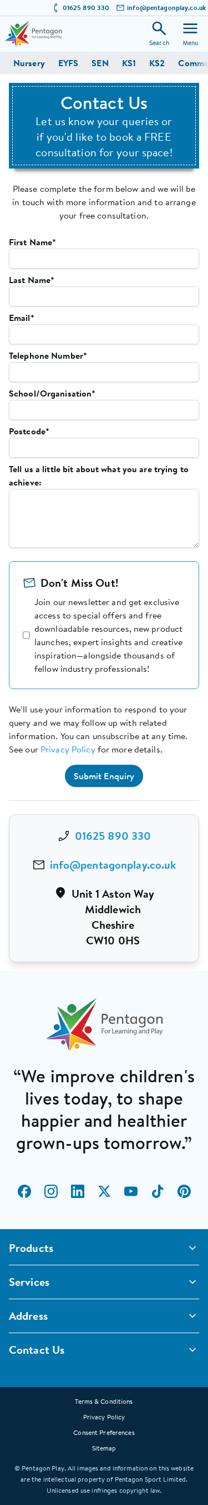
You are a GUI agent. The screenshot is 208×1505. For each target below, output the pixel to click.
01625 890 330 (86, 7)
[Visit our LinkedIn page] (78, 1191)
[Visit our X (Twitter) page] (104, 1191)
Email (21, 317)
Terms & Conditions (104, 1401)
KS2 (157, 63)
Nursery (29, 63)
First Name (32, 242)
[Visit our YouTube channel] (131, 1191)
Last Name (31, 279)
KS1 (129, 63)
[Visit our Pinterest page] (184, 1191)
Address (28, 1316)
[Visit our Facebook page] (24, 1191)
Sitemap (104, 1448)
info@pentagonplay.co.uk (166, 7)
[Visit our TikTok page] (157, 1191)
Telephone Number (48, 355)
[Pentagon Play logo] (33, 34)
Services (29, 1282)
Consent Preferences (103, 1432)
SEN (100, 63)
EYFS (68, 63)
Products (31, 1248)
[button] (104, 776)
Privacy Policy (67, 749)
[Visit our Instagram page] (51, 1191)
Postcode (29, 431)
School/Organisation (52, 393)
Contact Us (36, 1349)
